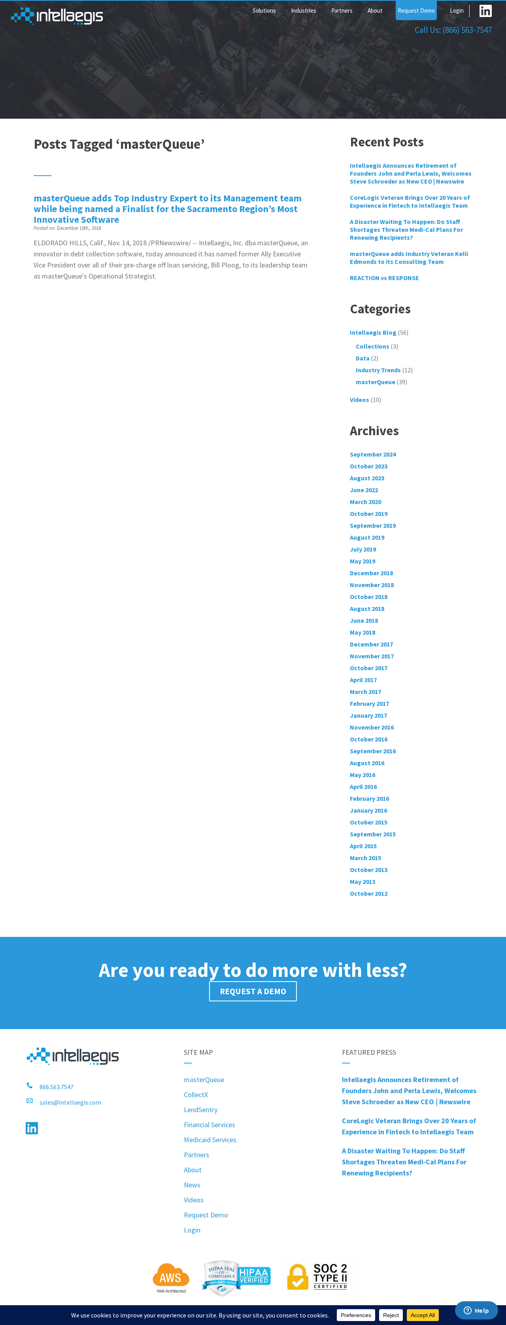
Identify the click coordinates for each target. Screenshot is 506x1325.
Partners (342, 10)
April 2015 (363, 846)
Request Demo (416, 10)
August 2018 (367, 608)
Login (457, 10)
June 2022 (364, 490)
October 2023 (368, 466)
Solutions (264, 10)
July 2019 (363, 549)
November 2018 (372, 585)
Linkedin (486, 11)
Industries (303, 10)
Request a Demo (253, 991)
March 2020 (365, 502)
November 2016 (372, 727)
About (375, 10)
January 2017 (368, 715)
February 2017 (369, 703)
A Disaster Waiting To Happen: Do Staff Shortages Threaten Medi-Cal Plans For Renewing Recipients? (406, 229)
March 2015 (365, 858)
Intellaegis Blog (373, 332)
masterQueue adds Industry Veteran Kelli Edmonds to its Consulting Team (409, 257)
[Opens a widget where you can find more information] (476, 1311)
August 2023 (367, 478)
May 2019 (362, 561)
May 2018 (362, 632)
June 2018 (364, 620)
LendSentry (200, 1109)
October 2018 (368, 597)
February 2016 (369, 798)
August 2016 (367, 763)
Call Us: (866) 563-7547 (453, 30)
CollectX (196, 1094)
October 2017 (368, 668)
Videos (194, 1199)
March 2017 (365, 692)
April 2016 (363, 786)
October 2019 (368, 513)
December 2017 (371, 644)
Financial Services (209, 1124)
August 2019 (367, 537)
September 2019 (373, 525)
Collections (372, 346)
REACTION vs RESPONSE (384, 278)
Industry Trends (378, 370)
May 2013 (362, 881)
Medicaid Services (210, 1139)
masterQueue (375, 382)
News (192, 1184)
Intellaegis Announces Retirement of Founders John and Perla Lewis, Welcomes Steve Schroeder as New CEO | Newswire (411, 173)
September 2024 (373, 454)
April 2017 (363, 680)
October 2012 (368, 893)
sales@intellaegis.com (70, 1102)
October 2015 (368, 822)
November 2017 (372, 656)
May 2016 (362, 775)
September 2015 (373, 834)
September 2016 (373, 751)
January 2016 (368, 810)
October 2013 (368, 870)
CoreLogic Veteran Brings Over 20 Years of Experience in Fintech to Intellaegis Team (410, 201)
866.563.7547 (57, 1087)
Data (363, 358)
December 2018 (371, 573)
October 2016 (368, 739)
